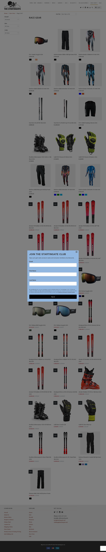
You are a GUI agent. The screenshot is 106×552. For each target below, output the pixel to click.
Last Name (32, 280)
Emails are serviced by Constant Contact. (66, 292)
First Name (32, 270)
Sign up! (53, 297)
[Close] (76, 252)
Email (31, 261)
